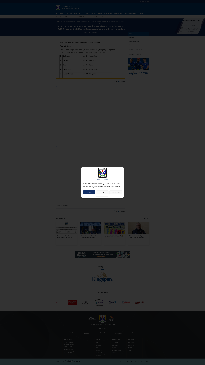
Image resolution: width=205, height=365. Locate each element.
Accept (89, 192)
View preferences (116, 192)
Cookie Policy (99, 196)
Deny (102, 192)
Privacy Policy (105, 196)
